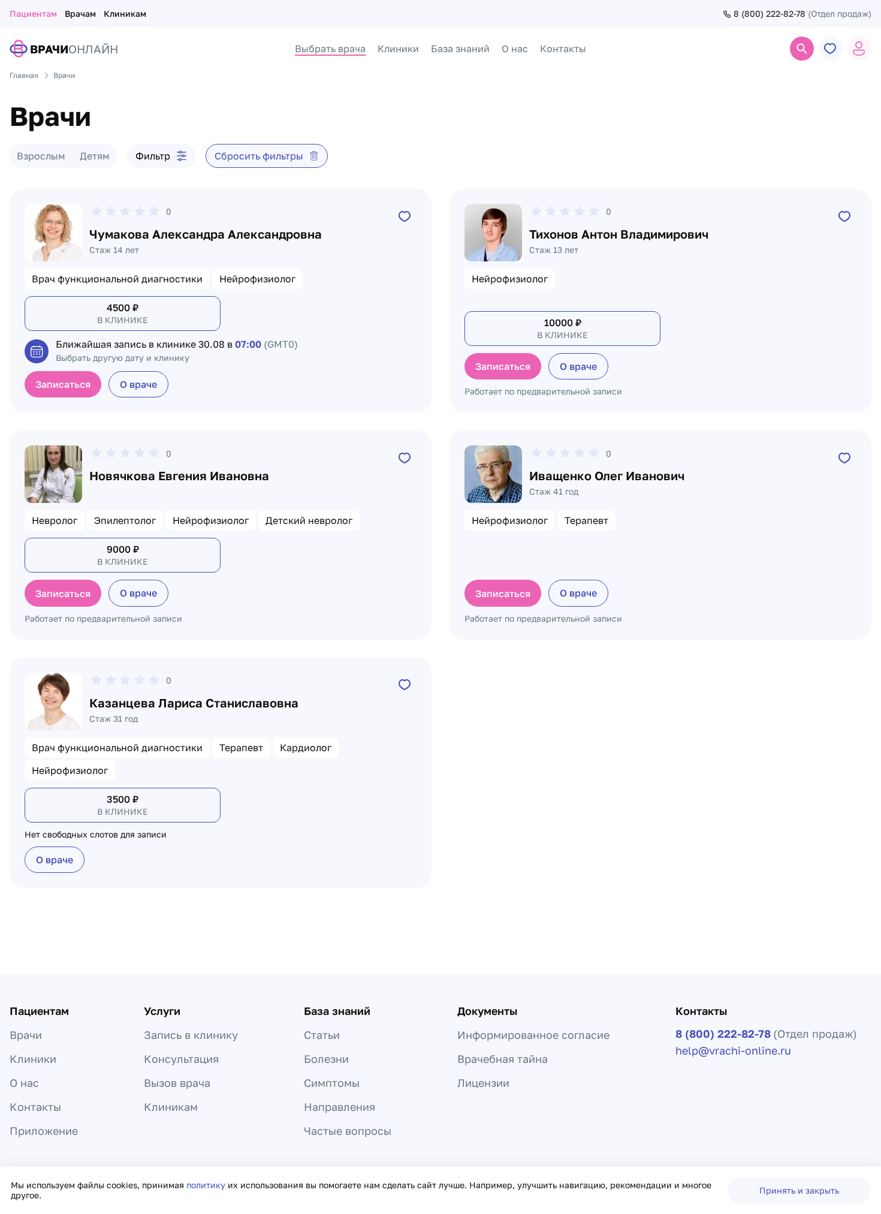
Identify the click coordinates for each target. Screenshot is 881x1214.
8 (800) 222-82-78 (769, 14)
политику (207, 1185)
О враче (138, 384)
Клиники (33, 1058)
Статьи (322, 1034)
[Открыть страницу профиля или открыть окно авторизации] (859, 49)
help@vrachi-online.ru (733, 1050)
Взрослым (41, 156)
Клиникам (125, 13)
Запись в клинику (191, 1034)
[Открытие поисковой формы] (802, 49)
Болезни (326, 1058)
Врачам (80, 13)
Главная (24, 75)
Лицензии (483, 1082)
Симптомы (332, 1082)
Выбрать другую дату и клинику (122, 358)
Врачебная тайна (502, 1058)
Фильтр (152, 156)
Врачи (26, 1034)
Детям (95, 156)
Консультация (181, 1058)
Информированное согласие (533, 1034)
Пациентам (33, 13)
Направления (339, 1106)
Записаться (62, 384)
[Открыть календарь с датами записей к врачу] (37, 351)
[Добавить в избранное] (405, 216)
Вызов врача (177, 1082)
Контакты (35, 1106)
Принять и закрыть (799, 1190)
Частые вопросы (347, 1130)
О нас (24, 1082)
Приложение (44, 1130)
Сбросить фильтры (259, 156)
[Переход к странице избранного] (831, 49)
